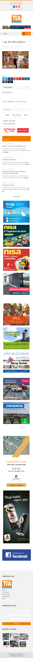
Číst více (6, 152)
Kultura (7, 115)
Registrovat (19, 9)
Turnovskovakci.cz (20, 654)
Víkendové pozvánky (8, 185)
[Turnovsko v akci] (16, 18)
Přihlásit (12, 9)
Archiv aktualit (16, 196)
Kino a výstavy (16, 115)
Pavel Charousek (7, 92)
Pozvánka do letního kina (9, 159)
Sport (25, 115)
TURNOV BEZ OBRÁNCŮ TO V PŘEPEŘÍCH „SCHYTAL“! (16, 4)
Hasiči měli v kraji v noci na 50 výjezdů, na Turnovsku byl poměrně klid (14, 172)
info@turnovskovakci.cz (16, 656)
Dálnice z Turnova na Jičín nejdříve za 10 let (14, 146)
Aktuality (7, 140)
